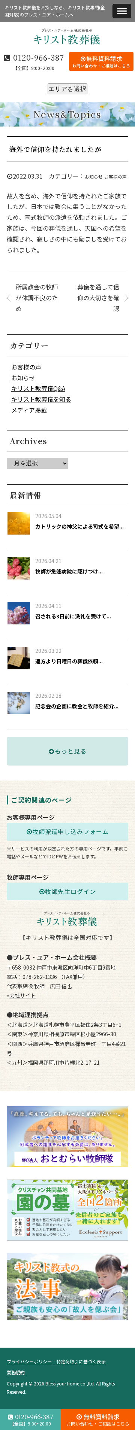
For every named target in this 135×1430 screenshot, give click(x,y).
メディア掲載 (29, 409)
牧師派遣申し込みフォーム (70, 831)
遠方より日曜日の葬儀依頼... (69, 661)
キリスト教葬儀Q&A (38, 388)
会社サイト (22, 995)
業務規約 (16, 1372)
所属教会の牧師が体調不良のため (37, 297)
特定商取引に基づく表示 (81, 1361)
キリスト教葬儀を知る (41, 399)
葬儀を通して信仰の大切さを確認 (98, 297)
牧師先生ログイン (70, 891)
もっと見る (71, 750)
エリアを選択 (67, 89)
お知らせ (94, 176)
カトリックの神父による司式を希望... (79, 526)
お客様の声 (115, 176)
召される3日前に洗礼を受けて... (73, 616)
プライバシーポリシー (29, 1361)
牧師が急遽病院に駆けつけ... (69, 571)
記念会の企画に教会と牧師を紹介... (76, 706)
